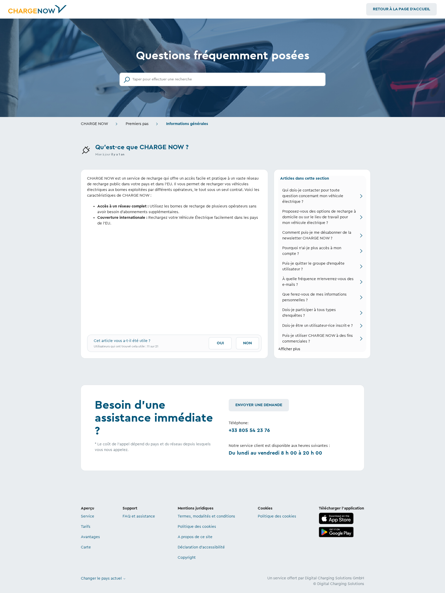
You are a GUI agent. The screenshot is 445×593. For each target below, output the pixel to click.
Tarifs (85, 527)
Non (247, 343)
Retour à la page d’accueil (401, 9)
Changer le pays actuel (102, 578)
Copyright (187, 557)
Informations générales (187, 124)
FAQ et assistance (139, 516)
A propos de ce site (195, 537)
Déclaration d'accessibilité (201, 547)
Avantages (90, 537)
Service (87, 516)
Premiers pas (137, 124)
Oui (220, 343)
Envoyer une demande (258, 405)
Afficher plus (289, 349)
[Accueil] (37, 9)
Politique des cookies (197, 527)
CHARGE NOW (94, 124)
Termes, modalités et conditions (206, 516)
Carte (86, 547)
